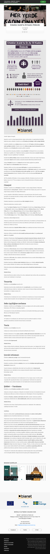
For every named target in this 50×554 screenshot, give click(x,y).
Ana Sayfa (6, 538)
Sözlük (5, 546)
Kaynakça (6, 548)
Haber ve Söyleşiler (8, 544)
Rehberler (6, 540)
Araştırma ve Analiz (8, 542)
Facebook (13, 529)
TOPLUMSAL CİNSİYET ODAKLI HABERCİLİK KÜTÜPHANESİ (12, 2)
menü (43, 1)
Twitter (25, 529)
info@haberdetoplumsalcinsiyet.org (26, 525)
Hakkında (6, 550)
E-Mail (36, 529)
